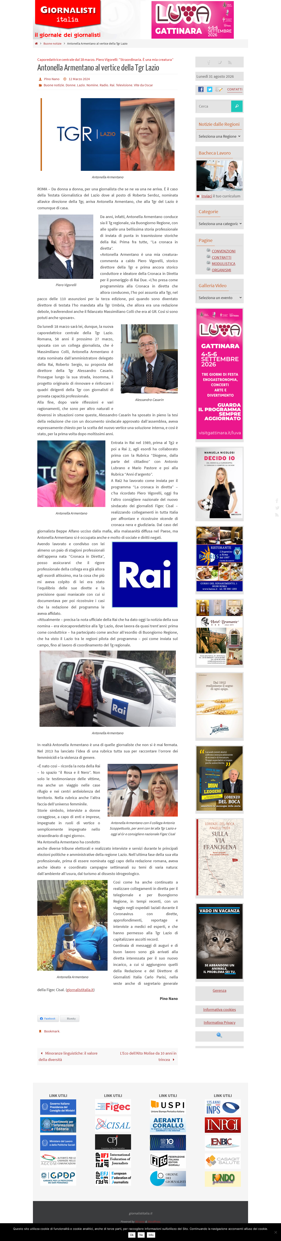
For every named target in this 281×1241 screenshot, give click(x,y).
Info (151, 1235)
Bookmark (51, 1031)
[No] (275, 1232)
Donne (71, 85)
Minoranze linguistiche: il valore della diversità (68, 1056)
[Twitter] (276, 507)
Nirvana (139, 1221)
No (141, 1235)
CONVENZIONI (224, 251)
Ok (132, 1235)
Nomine (92, 85)
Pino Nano (51, 79)
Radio (104, 85)
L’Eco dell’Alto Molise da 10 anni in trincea (148, 1056)
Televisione (124, 85)
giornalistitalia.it (80, 989)
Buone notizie (52, 43)
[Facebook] (276, 500)
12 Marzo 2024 (79, 79)
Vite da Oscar (143, 85)
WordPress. (154, 1221)
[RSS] (276, 514)
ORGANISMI (221, 269)
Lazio (81, 85)
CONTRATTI (221, 257)
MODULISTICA (223, 263)
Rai (112, 85)
